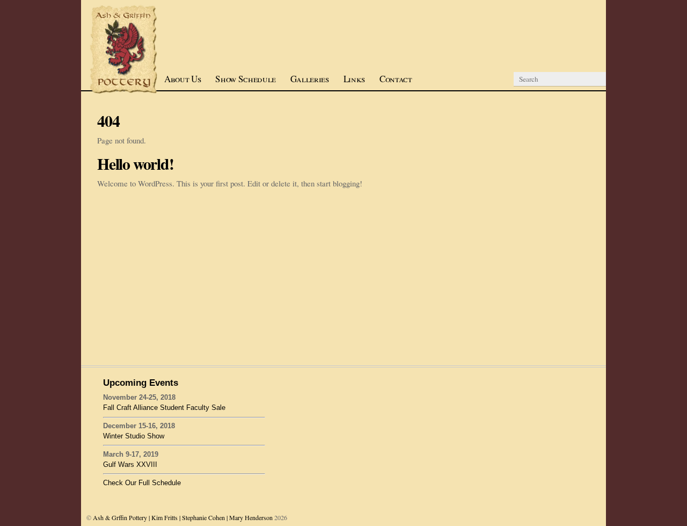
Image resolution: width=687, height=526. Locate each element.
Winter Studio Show (133, 436)
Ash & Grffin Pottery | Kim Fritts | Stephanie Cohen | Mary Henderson (183, 517)
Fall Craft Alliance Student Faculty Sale (164, 407)
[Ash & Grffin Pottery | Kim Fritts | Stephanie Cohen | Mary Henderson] (124, 91)
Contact (395, 79)
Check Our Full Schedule (142, 483)
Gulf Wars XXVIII (130, 464)
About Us (182, 79)
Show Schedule (245, 79)
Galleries (309, 79)
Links (354, 79)
